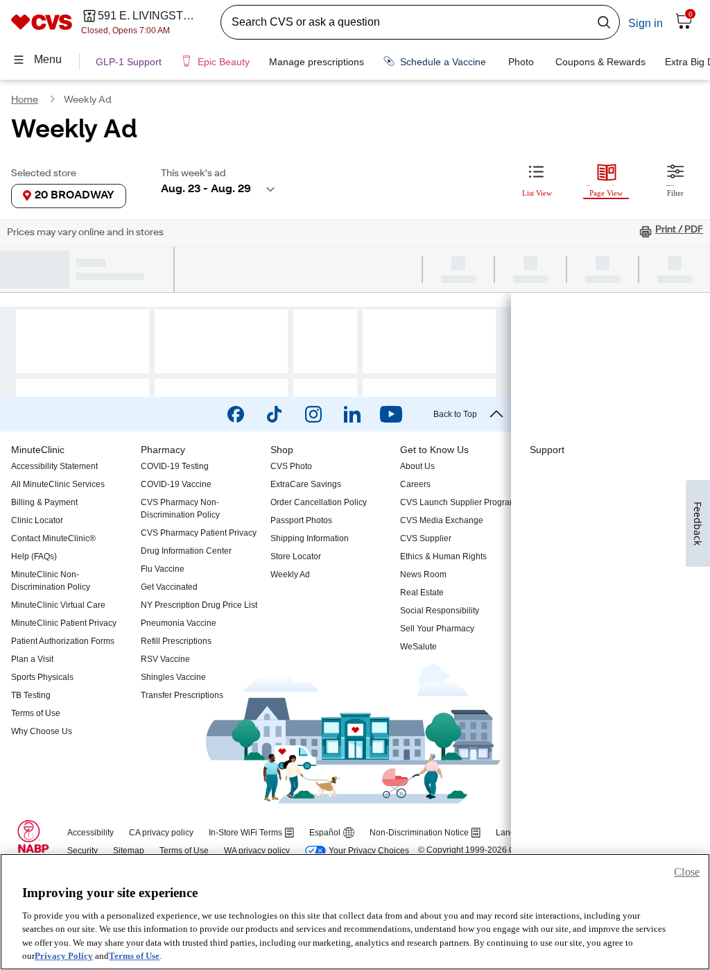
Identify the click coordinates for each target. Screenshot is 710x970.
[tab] (536, 178)
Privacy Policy (64, 956)
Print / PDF (679, 230)
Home (24, 100)
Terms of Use (134, 956)
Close (687, 872)
